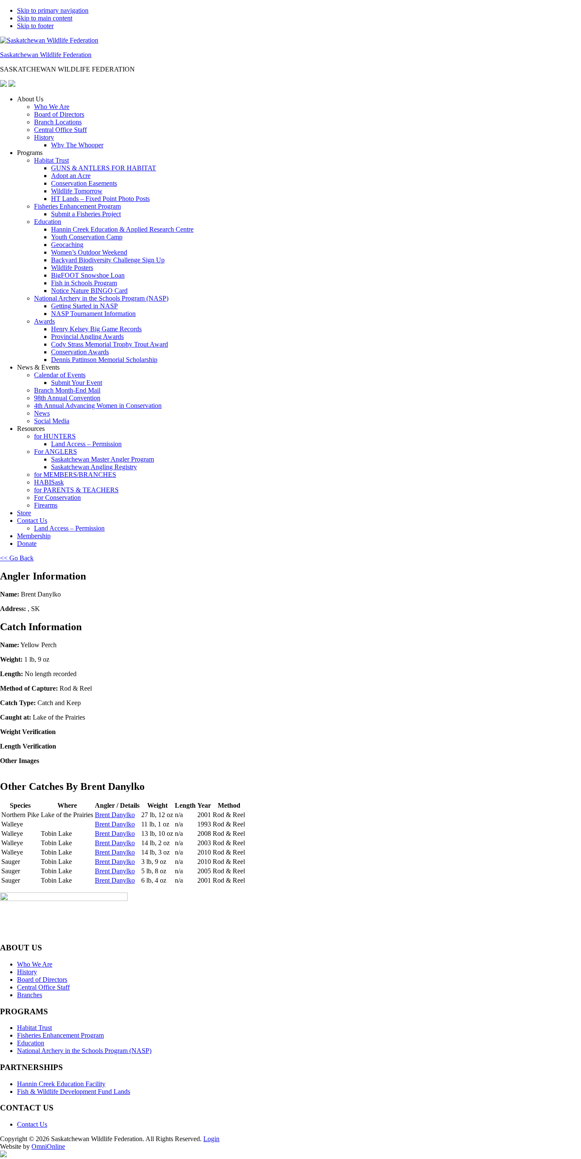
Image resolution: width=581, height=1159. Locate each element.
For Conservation (57, 497)
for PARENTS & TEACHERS (76, 489)
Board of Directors (59, 114)
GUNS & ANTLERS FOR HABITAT (103, 168)
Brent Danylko (115, 814)
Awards (44, 321)
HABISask (49, 482)
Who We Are (51, 106)
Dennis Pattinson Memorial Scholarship (104, 359)
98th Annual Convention (67, 398)
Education (47, 221)
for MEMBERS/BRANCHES (75, 474)
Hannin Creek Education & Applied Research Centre (122, 229)
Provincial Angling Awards (87, 336)
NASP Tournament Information (93, 313)
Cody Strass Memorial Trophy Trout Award (109, 344)
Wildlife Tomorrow (77, 191)
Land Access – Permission (86, 444)
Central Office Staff (60, 129)
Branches (29, 994)
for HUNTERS (55, 436)
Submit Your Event (76, 382)
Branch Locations (58, 122)
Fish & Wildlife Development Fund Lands (73, 1091)
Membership (34, 535)
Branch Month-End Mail (67, 390)
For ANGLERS (55, 451)
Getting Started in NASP (84, 306)
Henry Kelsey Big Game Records (96, 329)
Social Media (51, 421)
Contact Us (32, 520)
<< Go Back (17, 558)
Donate (27, 543)
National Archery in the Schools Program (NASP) (101, 298)
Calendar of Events (59, 375)
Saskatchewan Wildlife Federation (45, 54)
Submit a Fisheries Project (86, 214)
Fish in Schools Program (84, 283)
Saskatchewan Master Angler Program (102, 459)
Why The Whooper (77, 145)
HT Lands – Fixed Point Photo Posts (100, 198)
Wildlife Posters (72, 267)
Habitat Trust (51, 160)
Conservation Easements (84, 183)
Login (211, 1138)
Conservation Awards (80, 352)
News (42, 413)
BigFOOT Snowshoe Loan (88, 275)
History (44, 137)
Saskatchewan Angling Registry (94, 466)
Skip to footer (35, 25)
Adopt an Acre (71, 175)
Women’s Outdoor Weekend (89, 252)
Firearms (45, 505)
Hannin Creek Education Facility (61, 1083)
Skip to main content (44, 18)
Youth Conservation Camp (86, 237)
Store (24, 512)
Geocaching (67, 244)
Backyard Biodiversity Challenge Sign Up (108, 260)
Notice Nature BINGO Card (89, 290)
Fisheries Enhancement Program (77, 206)
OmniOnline (48, 1146)
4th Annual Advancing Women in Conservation (98, 405)
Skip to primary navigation (52, 10)
